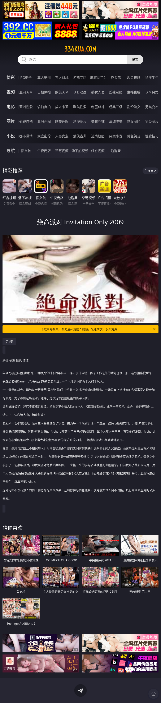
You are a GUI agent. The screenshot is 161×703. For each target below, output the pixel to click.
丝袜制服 (115, 92)
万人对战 (62, 77)
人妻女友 (62, 136)
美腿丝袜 (98, 121)
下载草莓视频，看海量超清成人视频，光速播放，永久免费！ (80, 329)
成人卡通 (62, 107)
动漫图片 (80, 121)
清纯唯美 (115, 121)
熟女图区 (133, 121)
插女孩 (26, 150)
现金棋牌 (133, 77)
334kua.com (80, 49)
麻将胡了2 (97, 77)
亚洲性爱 (26, 107)
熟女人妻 (98, 92)
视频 (10, 92)
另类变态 (151, 107)
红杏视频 (98, 150)
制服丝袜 (98, 107)
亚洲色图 (44, 121)
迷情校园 (98, 136)
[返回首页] (153, 694)
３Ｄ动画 (80, 92)
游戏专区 (80, 77)
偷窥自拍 (26, 121)
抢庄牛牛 (151, 77)
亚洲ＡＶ (26, 92)
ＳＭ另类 (151, 92)
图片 (10, 121)
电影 (10, 107)
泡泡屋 (116, 150)
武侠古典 (80, 136)
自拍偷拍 (44, 92)
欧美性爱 (80, 107)
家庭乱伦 (44, 136)
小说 (10, 136)
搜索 (135, 59)
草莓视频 (62, 150)
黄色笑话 (133, 136)
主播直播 (133, 92)
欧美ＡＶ (62, 92)
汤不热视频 (79, 150)
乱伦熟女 (133, 107)
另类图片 (151, 121)
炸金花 (116, 77)
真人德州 (44, 77)
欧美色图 (62, 121)
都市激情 (26, 136)
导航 (10, 150)
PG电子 (26, 77)
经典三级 (115, 107)
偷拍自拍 (44, 107)
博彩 (10, 77)
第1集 (9, 342)
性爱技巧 (151, 136)
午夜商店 (44, 150)
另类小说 (115, 136)
